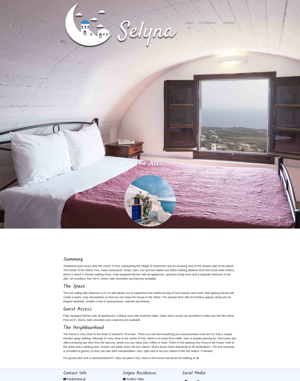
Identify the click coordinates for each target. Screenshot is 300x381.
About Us (190, 25)
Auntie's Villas (135, 379)
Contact (229, 22)
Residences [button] (207, 22)
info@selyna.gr (76, 379)
